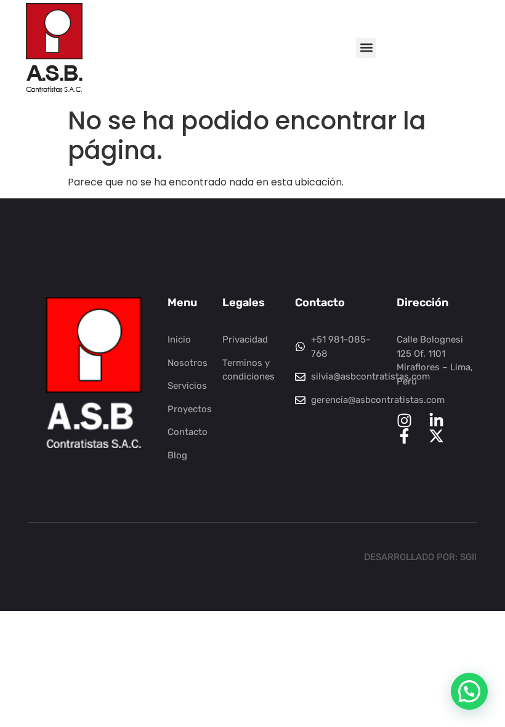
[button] (366, 48)
